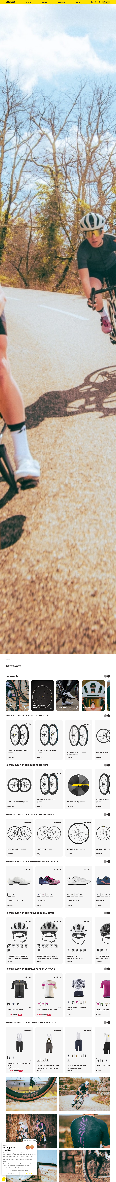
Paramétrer (11, 1173)
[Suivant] (108, 676)
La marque (61, 2)
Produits (28, 2)
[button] (4, 1179)
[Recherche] (95, 2)
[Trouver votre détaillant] (91, 2)
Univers (44, 2)
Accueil (8, 659)
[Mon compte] (99, 2)
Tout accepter (28, 1173)
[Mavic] (10, 2)
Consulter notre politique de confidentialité (13, 1167)
